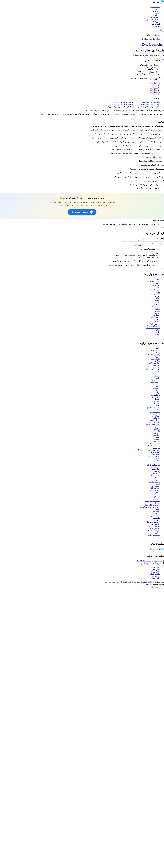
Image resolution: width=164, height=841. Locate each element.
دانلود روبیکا (155, 572)
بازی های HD (155, 290)
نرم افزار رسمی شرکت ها (150, 507)
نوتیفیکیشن (155, 511)
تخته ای (157, 294)
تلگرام (159, 563)
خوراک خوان (155, 420)
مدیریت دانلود (155, 488)
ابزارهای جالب (154, 363)
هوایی (157, 330)
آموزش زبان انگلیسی (152, 354)
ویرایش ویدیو (155, 528)
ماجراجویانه (155, 317)
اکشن (157, 287)
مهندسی (156, 499)
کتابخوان (156, 473)
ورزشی (157, 334)
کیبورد (157, 477)
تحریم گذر (156, 403)
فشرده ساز (155, 467)
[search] (161, 30)
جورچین (157, 296)
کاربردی (157, 471)
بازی (158, 9)
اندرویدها (156, 2)
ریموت (157, 437)
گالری (157, 479)
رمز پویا (157, 433)
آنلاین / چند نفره (154, 281)
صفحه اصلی (155, 7)
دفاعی (157, 298)
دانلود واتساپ (155, 574)
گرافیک (153, 35)
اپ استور (156, 365)
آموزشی (156, 356)
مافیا (158, 319)
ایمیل (158, 373)
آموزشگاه (156, 22)
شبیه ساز (156, 304)
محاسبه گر (156, 486)
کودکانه (157, 315)
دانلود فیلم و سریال (152, 424)
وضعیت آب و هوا (153, 522)
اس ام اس (156, 367)
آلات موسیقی (155, 350)
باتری (158, 378)
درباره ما (156, 26)
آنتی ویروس (155, 359)
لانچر (147, 35)
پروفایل (157, 390)
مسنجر (157, 13)
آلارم (158, 352)
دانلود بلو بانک (155, 567)
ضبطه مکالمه (154, 456)
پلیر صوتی (156, 397)
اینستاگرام (150, 563)
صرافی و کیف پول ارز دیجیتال (148, 450)
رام (158, 431)
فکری (157, 311)
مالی (158, 484)
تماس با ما (156, 24)
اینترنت (157, 376)
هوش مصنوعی (154, 17)
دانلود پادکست (154, 422)
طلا (158, 460)
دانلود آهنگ (156, 578)
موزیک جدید (155, 576)
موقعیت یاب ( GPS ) (152, 501)
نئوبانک (157, 503)
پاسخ (141, 249)
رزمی (157, 300)
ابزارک (157, 361)
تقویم (158, 405)
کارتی (157, 313)
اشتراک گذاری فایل (152, 369)
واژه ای (157, 332)
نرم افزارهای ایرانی (152, 19)
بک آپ (157, 384)
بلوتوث (157, 386)
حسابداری (156, 416)
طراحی (157, 458)
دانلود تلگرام (155, 569)
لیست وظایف (154, 482)
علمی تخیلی (155, 306)
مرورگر (157, 494)
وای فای (156, 518)
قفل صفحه (155, 469)
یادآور (158, 533)
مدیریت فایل (155, 490)
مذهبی (157, 492)
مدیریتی (157, 321)
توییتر (141, 563)
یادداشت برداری (154, 535)
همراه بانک (156, 15)
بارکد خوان (156, 380)
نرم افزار (156, 11)
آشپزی (157, 279)
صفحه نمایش (155, 452)
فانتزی (157, 309)
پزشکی (157, 393)
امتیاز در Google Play (140, 55)
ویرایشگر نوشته (154, 530)
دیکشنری (156, 429)
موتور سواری (155, 323)
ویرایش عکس (154, 526)
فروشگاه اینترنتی (153, 465)
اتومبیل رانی (155, 283)
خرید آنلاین (156, 418)
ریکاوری (156, 435)
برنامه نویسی (155, 382)
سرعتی (157, 302)
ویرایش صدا (155, 524)
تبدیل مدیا (156, 401)
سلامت (157, 439)
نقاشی (157, 509)
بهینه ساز (156, 388)
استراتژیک (156, 285)
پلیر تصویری (155, 395)
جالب (158, 410)
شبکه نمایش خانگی (152, 446)
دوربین (157, 426)
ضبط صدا (156, 454)
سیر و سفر (155, 441)
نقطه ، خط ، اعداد (153, 328)
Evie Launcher (153, 44)
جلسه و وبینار (155, 412)
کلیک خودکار (155, 475)
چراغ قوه (156, 414)
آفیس (157, 348)
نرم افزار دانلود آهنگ (152, 505)
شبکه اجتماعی (154, 443)
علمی (157, 463)
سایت (150, 582)
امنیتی (157, 371)
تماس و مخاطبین (153, 407)
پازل (158, 292)
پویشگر (157, 399)
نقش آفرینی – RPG (152, 326)
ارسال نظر (137, 245)
